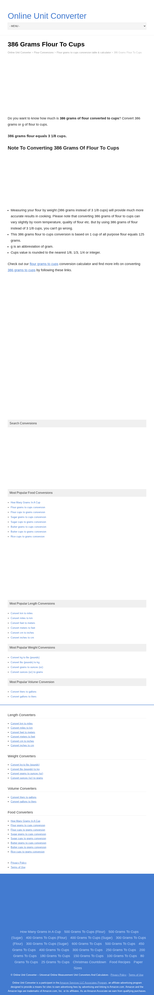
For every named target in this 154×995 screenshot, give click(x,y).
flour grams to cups (44, 264)
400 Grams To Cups (54, 950)
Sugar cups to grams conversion (28, 522)
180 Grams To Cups (55, 956)
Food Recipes (119, 962)
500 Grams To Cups (120, 944)
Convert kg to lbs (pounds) (25, 657)
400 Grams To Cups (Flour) (46, 938)
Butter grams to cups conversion (28, 526)
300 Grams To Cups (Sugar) (47, 944)
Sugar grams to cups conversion (28, 517)
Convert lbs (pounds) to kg (25, 662)
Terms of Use (18, 867)
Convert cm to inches (22, 632)
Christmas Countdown (89, 962)
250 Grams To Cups (121, 950)
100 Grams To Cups (122, 956)
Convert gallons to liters (23, 696)
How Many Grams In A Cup (25, 502)
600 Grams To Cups (87, 944)
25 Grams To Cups (55, 962)
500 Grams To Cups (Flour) (84, 932)
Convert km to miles (22, 613)
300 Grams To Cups (87, 950)
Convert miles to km (22, 618)
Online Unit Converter (47, 15)
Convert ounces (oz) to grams (27, 672)
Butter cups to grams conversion (28, 531)
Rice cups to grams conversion (28, 536)
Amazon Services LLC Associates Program (83, 982)
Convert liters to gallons (23, 691)
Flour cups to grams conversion (28, 512)
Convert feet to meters (23, 623)
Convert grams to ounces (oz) (27, 667)
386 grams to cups (21, 270)
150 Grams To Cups (88, 956)
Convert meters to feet (23, 627)
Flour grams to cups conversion (28, 507)
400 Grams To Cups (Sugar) (91, 938)
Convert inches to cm (22, 637)
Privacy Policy (18, 862)
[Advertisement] (77, 86)
